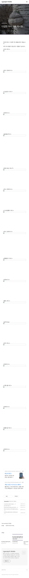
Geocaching (6, 501)
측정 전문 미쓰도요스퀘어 (13, 484)
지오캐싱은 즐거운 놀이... (9, 503)
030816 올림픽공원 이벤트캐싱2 (11, 512)
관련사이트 (4, 569)
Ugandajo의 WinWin (7, 2)
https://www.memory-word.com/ (13, 471)
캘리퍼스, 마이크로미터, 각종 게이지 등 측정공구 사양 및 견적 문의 (14, 487)
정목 (2, 574)
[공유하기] (9, 496)
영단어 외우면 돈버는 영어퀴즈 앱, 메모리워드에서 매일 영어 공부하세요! (10, 476)
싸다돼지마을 (7, 505)
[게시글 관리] (11, 496)
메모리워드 (8, 473)
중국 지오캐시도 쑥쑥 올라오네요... (11, 509)
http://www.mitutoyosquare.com (13, 482)
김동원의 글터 (4, 572)
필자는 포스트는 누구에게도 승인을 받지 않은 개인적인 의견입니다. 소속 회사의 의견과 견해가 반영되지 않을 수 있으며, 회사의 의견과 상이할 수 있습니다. (11, 556)
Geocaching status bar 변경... (10, 507)
